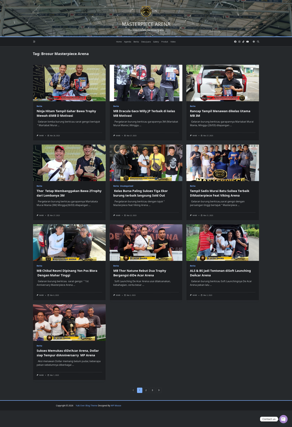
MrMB (41, 136)
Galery (156, 41)
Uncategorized (126, 186)
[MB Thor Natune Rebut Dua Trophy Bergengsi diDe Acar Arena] (146, 242)
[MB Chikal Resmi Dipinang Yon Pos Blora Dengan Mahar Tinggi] (69, 242)
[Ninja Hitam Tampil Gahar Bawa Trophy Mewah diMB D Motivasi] (69, 83)
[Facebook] (235, 41)
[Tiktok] (243, 41)
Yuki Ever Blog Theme (86, 405)
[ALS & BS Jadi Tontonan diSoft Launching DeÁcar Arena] (222, 242)
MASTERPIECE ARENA (146, 24)
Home (119, 41)
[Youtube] (247, 41)
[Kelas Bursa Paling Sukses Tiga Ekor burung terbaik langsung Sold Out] (146, 163)
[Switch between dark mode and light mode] (253, 41)
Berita (136, 41)
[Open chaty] (283, 419)
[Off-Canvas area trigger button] (34, 41)
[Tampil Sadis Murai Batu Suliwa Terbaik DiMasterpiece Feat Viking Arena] (222, 163)
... (58, 125)
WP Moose (116, 405)
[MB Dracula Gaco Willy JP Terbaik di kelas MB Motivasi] (146, 83)
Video (173, 41)
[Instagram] (239, 41)
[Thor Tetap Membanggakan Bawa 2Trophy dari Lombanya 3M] (69, 163)
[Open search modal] (258, 41)
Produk (164, 41)
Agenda (127, 41)
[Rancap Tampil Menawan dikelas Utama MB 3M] (222, 83)
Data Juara (146, 41)
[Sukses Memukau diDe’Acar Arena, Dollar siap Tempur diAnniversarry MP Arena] (69, 322)
